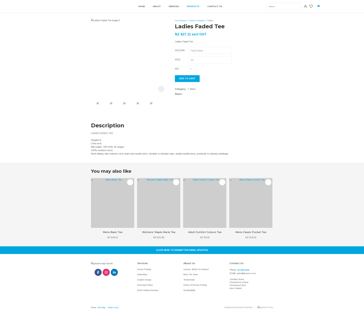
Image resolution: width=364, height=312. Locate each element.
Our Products (181, 20)
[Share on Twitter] (188, 94)
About (157, 6)
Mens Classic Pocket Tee (250, 232)
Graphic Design (144, 280)
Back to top (113, 307)
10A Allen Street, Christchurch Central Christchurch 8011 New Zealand (239, 283)
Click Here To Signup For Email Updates (182, 250)
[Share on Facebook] (184, 94)
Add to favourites (130, 182)
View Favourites (311, 6)
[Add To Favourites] (205, 78)
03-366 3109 (243, 270)
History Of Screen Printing (195, 285)
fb (98, 272)
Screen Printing (144, 269)
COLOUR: (180, 50)
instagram (106, 272)
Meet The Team (190, 274)
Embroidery (142, 274)
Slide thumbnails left (94, 106)
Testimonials (189, 280)
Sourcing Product (145, 285)
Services (174, 6)
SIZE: (178, 59)
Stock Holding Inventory (148, 290)
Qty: (177, 68)
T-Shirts (209, 20)
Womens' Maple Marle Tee (158, 232)
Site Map (101, 307)
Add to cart (187, 78)
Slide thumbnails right (165, 106)
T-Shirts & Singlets (196, 20)
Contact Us (214, 6)
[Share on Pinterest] (197, 94)
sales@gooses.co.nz (246, 273)
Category (180, 89)
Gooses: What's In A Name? (196, 269)
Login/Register (305, 6)
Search (297, 6)
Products (193, 6)
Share (178, 94)
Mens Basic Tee (112, 232)
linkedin (114, 272)
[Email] (192, 94)
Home (141, 6)
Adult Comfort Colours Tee (205, 232)
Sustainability (189, 290)
